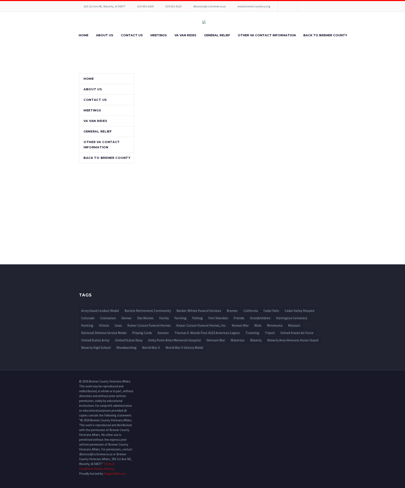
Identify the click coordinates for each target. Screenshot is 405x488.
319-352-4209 (145, 6)
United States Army (95, 340)
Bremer (232, 310)
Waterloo (237, 340)
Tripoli (270, 333)
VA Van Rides (185, 35)
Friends (239, 318)
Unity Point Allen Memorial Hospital (174, 340)
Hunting (87, 325)
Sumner (163, 333)
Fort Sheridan (218, 318)
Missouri (294, 325)
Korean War (240, 325)
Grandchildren (260, 318)
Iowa (118, 325)
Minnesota (274, 325)
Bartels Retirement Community (148, 310)
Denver (127, 318)
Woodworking (126, 347)
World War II (151, 347)
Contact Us (132, 35)
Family (164, 318)
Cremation (108, 318)
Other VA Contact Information (267, 35)
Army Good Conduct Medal (100, 310)
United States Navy (128, 340)
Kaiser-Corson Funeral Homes (149, 325)
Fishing (197, 318)
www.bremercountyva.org (254, 6)
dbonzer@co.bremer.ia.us (209, 6)
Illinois (104, 325)
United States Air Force (296, 333)
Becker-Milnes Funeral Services (199, 310)
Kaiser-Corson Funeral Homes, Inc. (201, 325)
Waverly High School (96, 347)
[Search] (355, 35)
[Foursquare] (287, 6)
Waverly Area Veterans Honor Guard (292, 340)
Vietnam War (216, 340)
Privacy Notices (104, 469)
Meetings (158, 35)
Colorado (87, 318)
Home (83, 35)
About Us (104, 35)
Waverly (256, 340)
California (250, 310)
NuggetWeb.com (115, 474)
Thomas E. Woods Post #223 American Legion (207, 333)
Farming (180, 318)
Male (257, 325)
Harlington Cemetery (291, 318)
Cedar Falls (271, 310)
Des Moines (145, 318)
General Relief (217, 35)
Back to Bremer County (325, 35)
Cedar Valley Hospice (300, 310)
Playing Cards (142, 333)
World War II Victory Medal (184, 347)
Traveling (252, 333)
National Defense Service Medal (104, 333)
